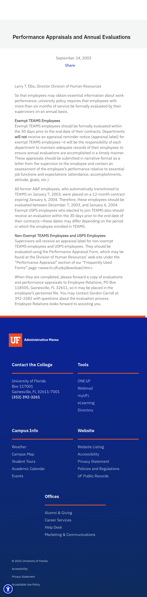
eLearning (86, 402)
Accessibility (88, 454)
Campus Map (23, 454)
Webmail (85, 388)
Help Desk (53, 527)
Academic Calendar (28, 468)
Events (17, 475)
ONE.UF (84, 380)
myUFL (84, 395)
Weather (19, 446)
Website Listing (91, 446)
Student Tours (23, 461)
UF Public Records (93, 475)
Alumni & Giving (58, 512)
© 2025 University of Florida (30, 561)
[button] (8, 589)
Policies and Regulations (98, 468)
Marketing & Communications (70, 534)
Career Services (58, 519)
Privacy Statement (93, 461)
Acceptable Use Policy (26, 584)
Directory (85, 410)
